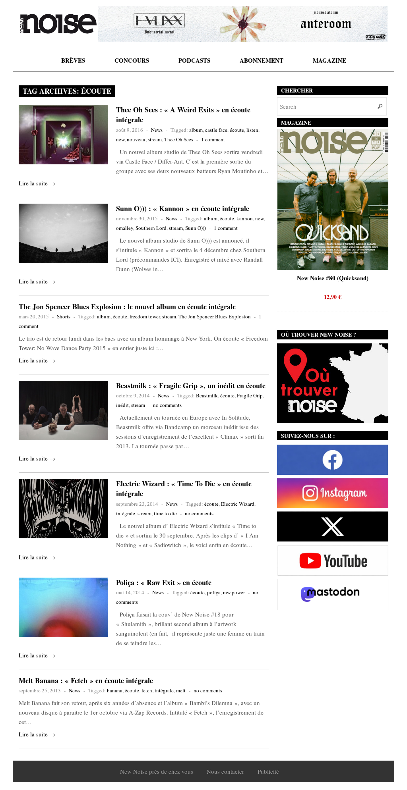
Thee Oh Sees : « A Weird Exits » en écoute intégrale (183, 114)
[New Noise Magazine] (58, 24)
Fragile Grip (250, 395)
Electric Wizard (237, 503)
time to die (165, 513)
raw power (234, 592)
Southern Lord (151, 227)
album (196, 129)
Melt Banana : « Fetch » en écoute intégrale (86, 680)
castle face (216, 129)
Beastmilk (207, 395)
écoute (237, 129)
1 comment (213, 139)
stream (155, 139)
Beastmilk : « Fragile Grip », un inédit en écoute (191, 385)
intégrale (125, 513)
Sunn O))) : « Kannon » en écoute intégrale (182, 208)
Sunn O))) (195, 227)
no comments (167, 404)
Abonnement (261, 60)
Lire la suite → (37, 183)
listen (252, 129)
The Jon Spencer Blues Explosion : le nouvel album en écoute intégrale (127, 306)
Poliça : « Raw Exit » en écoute (163, 582)
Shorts (63, 316)
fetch (146, 690)
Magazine (329, 60)
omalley (124, 227)
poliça (214, 592)
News (157, 129)
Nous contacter (225, 771)
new (120, 139)
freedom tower (145, 316)
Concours (131, 60)
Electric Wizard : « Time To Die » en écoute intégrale (184, 488)
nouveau (136, 139)
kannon (244, 218)
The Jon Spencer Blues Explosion (214, 316)
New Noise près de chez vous (156, 771)
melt (181, 690)
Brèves (73, 60)
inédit (122, 404)
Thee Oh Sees (178, 139)
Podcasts (194, 60)
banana (114, 690)
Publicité (268, 771)
